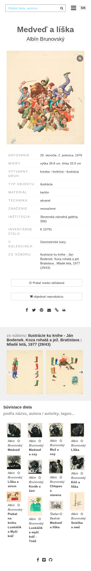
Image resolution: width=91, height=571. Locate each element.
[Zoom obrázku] (45, 97)
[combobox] (35, 8)
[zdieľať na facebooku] (27, 310)
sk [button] (83, 8)
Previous (10, 372)
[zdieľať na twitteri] (33, 310)
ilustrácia (46, 184)
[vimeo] (45, 560)
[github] (52, 560)
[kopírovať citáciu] (64, 310)
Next (81, 372)
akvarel (45, 200)
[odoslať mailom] (49, 310)
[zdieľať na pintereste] (41, 310)
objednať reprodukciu (48, 296)
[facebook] (39, 560)
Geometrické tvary (53, 242)
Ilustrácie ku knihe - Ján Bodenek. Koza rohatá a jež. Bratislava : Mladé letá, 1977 (60, 259)
